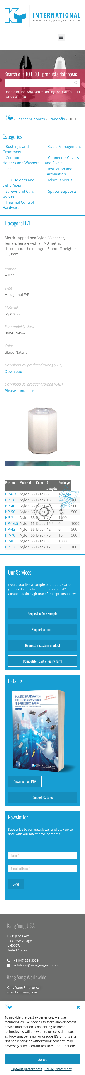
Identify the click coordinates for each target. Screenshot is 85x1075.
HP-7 (9, 736)
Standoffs (57, 119)
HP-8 (9, 759)
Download (13, 371)
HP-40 (10, 724)
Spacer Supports (30, 119)
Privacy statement (58, 1069)
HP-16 (10, 718)
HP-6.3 (10, 712)
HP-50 (10, 730)
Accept (42, 1058)
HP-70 (10, 753)
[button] (78, 1007)
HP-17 (10, 765)
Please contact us (20, 390)
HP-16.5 (11, 742)
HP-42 (10, 747)
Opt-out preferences (26, 1069)
